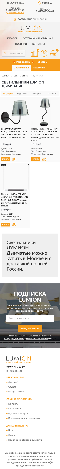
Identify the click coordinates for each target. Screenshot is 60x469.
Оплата (12, 387)
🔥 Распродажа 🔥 (23, 62)
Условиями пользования (37, 339)
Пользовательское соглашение (24, 418)
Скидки (12, 435)
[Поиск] (5, 53)
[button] (15, 12)
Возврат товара (16, 392)
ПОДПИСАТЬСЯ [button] (30, 329)
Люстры (42, 62)
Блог (10, 430)
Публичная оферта (18, 413)
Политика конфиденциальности (25, 440)
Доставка (13, 382)
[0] (53, 53)
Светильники (21, 68)
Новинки (21, 44)
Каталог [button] (12, 38)
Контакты (38, 44)
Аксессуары (39, 68)
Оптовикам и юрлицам (38, 38)
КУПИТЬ (5, 159)
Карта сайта (14, 409)
